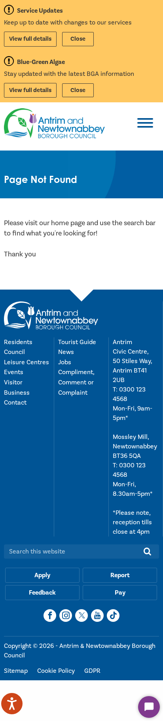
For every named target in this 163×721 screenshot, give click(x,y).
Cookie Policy (56, 671)
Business (17, 393)
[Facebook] (50, 615)
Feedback (42, 593)
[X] (81, 615)
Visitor (13, 382)
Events (13, 372)
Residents (18, 342)
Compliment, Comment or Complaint (76, 382)
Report (120, 575)
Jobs (64, 362)
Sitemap (16, 671)
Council (14, 352)
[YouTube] (97, 615)
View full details (30, 39)
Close (77, 39)
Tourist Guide (77, 342)
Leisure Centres (26, 362)
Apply (42, 575)
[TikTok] (113, 615)
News (66, 352)
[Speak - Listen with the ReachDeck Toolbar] (12, 703)
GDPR (92, 671)
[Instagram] (65, 615)
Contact (15, 403)
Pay (120, 593)
